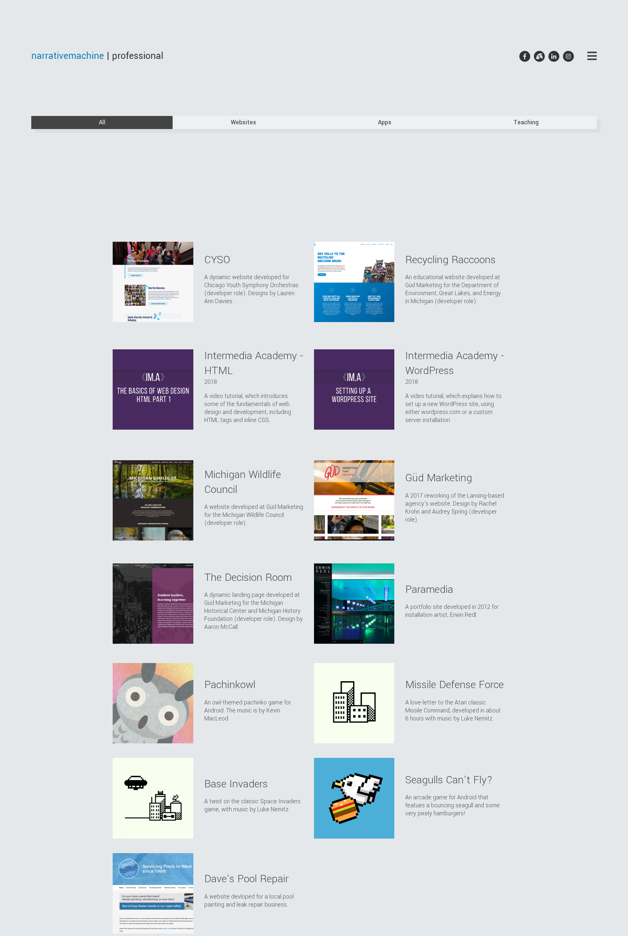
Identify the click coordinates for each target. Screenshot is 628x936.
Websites (243, 122)
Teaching (526, 122)
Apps (384, 122)
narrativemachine (67, 56)
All (102, 122)
